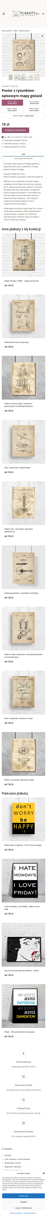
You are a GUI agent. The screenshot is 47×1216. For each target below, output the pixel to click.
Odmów (23, 1202)
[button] (44, 1173)
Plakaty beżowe (24, 30)
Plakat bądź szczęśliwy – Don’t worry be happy (23, 845)
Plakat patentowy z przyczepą (16, 342)
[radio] (12, 103)
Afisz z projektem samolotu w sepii (18, 718)
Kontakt (8, 1155)
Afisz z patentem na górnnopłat (17, 467)
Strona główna (7, 30)
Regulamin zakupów (13, 1166)
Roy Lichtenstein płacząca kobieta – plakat (21, 970)
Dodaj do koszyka (15, 130)
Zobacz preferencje (23, 1208)
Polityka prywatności (16, 1213)
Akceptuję (23, 1196)
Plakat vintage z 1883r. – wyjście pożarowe (21, 281)
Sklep (15, 30)
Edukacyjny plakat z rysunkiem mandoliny (21, 593)
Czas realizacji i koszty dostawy (17, 1159)
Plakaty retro (10, 86)
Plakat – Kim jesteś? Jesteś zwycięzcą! (19, 1032)
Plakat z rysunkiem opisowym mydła (19, 780)
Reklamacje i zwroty (13, 1163)
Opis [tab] (23, 154)
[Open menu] (4, 13)
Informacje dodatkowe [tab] (23, 158)
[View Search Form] (43, 14)
